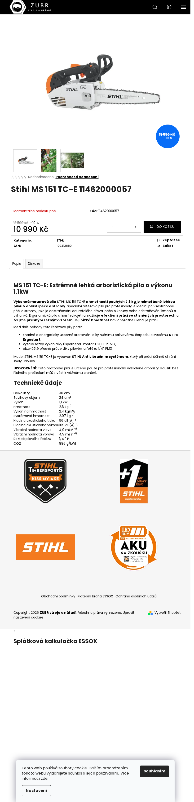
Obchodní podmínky (58, 596)
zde (44, 778)
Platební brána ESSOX (95, 596)
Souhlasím (154, 771)
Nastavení (36, 790)
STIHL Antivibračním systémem (100, 356)
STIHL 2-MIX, (106, 344)
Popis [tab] (16, 263)
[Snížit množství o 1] (112, 227)
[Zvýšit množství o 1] (135, 227)
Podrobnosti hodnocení (77, 177)
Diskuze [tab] (34, 263)
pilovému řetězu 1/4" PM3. (91, 348)
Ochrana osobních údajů (136, 596)
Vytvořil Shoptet (167, 612)
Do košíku (165, 226)
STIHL (60, 240)
